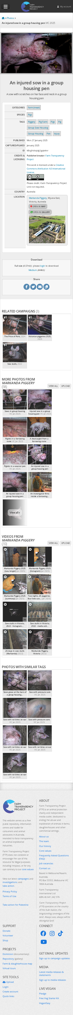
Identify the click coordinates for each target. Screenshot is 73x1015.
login (42, 265)
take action (8, 885)
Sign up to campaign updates (54, 958)
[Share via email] (40, 287)
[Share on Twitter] (33, 287)
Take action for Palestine (15, 904)
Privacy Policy (10, 891)
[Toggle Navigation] (5, 6)
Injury (57, 133)
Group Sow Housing (38, 127)
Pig (59, 121)
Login (6, 986)
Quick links (8, 996)
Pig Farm (43, 121)
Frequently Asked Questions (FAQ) (54, 857)
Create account (10, 991)
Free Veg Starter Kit (49, 998)
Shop (5, 940)
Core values (45, 850)
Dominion (16, 954)
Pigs (30, 114)
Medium (33, 270)
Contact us (44, 868)
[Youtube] (43, 942)
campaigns (23, 878)
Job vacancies (46, 863)
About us (44, 836)
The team (44, 841)
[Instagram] (52, 933)
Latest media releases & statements (51, 973)
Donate (6, 930)
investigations (10, 882)
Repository (13, 958)
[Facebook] (43, 933)
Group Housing (35, 133)
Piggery (31, 121)
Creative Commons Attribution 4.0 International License (46, 168)
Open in (38, 206)
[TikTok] (60, 933)
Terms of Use (9, 896)
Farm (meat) (34, 107)
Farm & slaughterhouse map (17, 963)
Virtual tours (9, 968)
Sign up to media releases (52, 979)
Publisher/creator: (36, 155)
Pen (48, 133)
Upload (65, 385)
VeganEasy (44, 1003)
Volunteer (8, 935)
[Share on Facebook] (27, 287)
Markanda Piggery (38, 197)
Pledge (42, 993)
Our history (45, 846)
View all (53, 385)
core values (28, 869)
